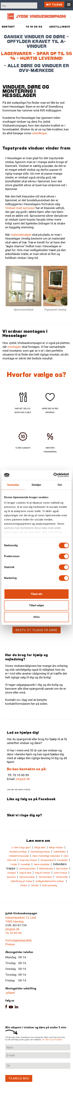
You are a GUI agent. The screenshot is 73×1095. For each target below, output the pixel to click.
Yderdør (34, 885)
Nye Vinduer (62, 868)
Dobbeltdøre (60, 851)
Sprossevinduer (27, 877)
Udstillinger (59, 26)
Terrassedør (62, 877)
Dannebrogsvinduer (40, 851)
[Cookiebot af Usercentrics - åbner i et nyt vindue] (53, 475)
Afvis (36, 616)
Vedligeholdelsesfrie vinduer (49, 881)
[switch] (64, 556)
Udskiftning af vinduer (22, 881)
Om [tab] (60, 484)
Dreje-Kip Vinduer (28, 860)
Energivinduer (47, 860)
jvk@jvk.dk (23, 779)
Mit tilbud (54, 4)
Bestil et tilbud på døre (36, 630)
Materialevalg (46, 868)
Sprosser (11, 877)
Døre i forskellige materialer (46, 856)
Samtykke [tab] (13, 484)
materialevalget (21, 234)
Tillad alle (36, 593)
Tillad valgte (36, 605)
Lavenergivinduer (27, 868)
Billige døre (39, 847)
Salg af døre (25, 872)
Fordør (14, 864)
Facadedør (62, 860)
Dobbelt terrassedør (19, 856)
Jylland (10, 992)
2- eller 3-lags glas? (21, 847)
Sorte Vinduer (60, 872)
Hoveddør (25, 864)
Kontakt (8, 26)
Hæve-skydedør (41, 864)
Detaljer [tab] (36, 484)
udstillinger (39, 133)
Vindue (23, 885)
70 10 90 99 (13, 933)
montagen (14, 347)
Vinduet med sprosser (20, 208)
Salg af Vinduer (42, 872)
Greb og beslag (49, 885)
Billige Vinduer (56, 847)
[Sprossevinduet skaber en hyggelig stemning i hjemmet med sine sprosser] (23, 286)
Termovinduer (45, 877)
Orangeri (11, 872)
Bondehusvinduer (18, 851)
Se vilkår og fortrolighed (52, 1039)
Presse (10, 944)
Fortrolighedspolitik (18, 940)
